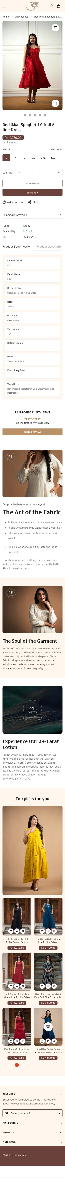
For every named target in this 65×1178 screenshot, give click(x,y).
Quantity (7, 172)
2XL (44, 158)
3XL (54, 158)
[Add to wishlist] (55, 27)
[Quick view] (23, 931)
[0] (58, 6)
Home (5, 16)
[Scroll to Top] (59, 1160)
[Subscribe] (58, 1113)
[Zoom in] (55, 103)
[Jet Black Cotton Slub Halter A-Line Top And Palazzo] (16, 916)
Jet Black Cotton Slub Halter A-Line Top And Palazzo (16, 941)
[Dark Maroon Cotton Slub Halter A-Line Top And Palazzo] (16, 972)
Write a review (32, 431)
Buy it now (32, 192)
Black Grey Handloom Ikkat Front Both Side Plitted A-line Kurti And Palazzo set (48, 996)
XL (35, 158)
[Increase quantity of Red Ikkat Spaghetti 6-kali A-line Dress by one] (58, 172)
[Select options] (11, 931)
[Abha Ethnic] (32, 6)
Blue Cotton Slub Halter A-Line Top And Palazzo (48, 941)
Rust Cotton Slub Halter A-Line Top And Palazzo (17, 1051)
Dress (26, 225)
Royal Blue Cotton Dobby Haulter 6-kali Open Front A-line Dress (48, 1051)
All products (21, 16)
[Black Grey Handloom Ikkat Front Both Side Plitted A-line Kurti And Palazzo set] (48, 972)
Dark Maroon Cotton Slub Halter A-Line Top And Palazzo (17, 996)
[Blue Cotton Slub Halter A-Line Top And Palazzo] (48, 916)
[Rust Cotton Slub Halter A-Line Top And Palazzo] (16, 1027)
